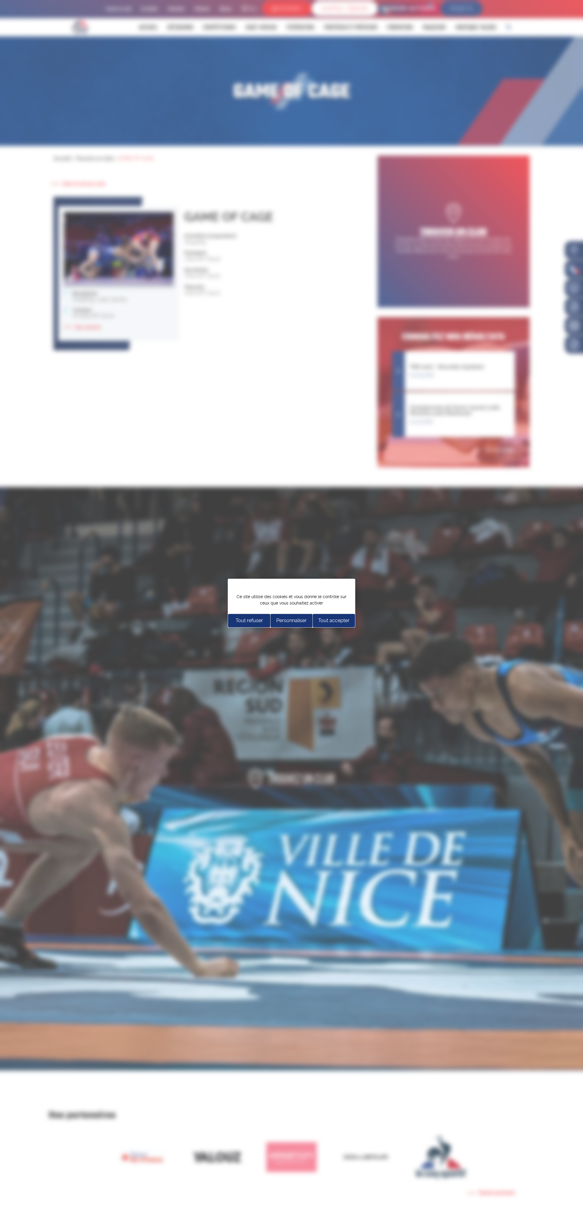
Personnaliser (291, 620)
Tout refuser (249, 620)
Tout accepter (333, 620)
